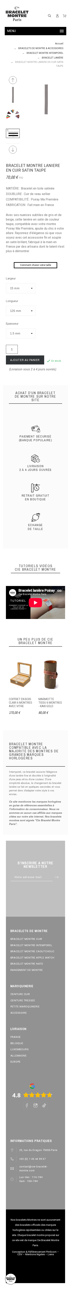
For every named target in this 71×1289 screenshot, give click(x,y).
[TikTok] (44, 1105)
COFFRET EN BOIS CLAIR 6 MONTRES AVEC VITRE (20, 703)
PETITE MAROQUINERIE (25, 1006)
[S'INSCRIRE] (57, 15)
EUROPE (15, 1061)
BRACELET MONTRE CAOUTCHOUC (32, 951)
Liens (51, 1254)
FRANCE (15, 1036)
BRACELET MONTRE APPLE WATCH (32, 957)
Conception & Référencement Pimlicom (34, 1251)
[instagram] (35, 1105)
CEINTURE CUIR (20, 994)
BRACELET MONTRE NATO (26, 963)
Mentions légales (35, 1254)
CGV (19, 1254)
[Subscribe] (57, 877)
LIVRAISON (18, 1029)
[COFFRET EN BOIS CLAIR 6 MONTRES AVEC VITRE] (21, 674)
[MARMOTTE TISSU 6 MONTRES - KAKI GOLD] (50, 674)
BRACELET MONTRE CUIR (26, 938)
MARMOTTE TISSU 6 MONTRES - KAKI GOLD (50, 703)
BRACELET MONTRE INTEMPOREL (31, 945)
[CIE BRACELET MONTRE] (17, 14)
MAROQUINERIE (22, 986)
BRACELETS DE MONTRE (29, 931)
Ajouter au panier (25, 360)
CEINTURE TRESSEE (22, 1000)
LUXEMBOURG (19, 1049)
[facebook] (26, 1105)
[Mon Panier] (64, 15)
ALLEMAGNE (18, 1055)
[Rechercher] (49, 15)
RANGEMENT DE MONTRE (26, 970)
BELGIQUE (16, 1043)
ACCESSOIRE (18, 1012)
